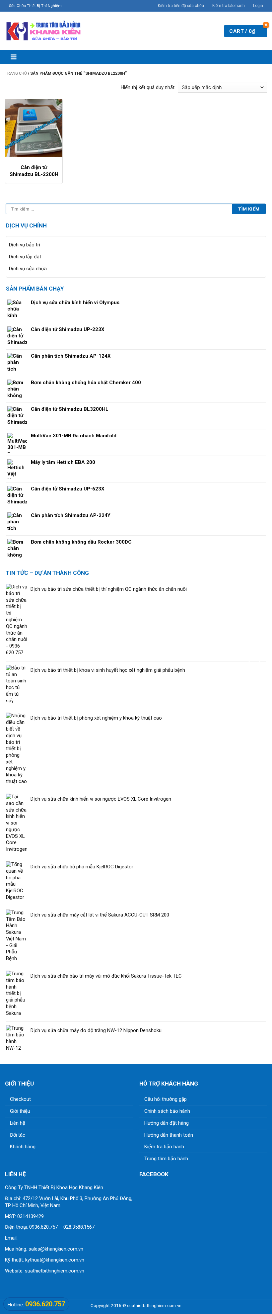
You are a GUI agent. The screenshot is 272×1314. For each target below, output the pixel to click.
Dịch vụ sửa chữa (28, 269)
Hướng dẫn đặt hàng (166, 1123)
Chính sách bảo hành (167, 1111)
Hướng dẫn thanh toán (168, 1135)
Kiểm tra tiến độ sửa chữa (181, 5)
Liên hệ (17, 1123)
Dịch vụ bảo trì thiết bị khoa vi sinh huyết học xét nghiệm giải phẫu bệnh (108, 670)
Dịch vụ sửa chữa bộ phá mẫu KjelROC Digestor (82, 867)
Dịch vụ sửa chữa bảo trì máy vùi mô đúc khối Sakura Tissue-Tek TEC (106, 976)
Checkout (20, 1099)
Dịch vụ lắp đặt (25, 257)
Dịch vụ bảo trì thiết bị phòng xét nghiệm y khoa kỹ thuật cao (96, 718)
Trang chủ (16, 73)
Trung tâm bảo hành (166, 1159)
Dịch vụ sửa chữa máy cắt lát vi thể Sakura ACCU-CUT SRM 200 (100, 915)
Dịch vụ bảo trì (24, 245)
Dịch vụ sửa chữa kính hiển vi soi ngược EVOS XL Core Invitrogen (101, 799)
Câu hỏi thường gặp (165, 1099)
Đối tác (17, 1135)
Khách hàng (22, 1147)
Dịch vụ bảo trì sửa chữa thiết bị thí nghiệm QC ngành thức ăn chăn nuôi (109, 589)
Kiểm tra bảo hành (228, 5)
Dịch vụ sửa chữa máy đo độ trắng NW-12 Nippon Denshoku (96, 1030)
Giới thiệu (20, 1111)
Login (258, 5)
